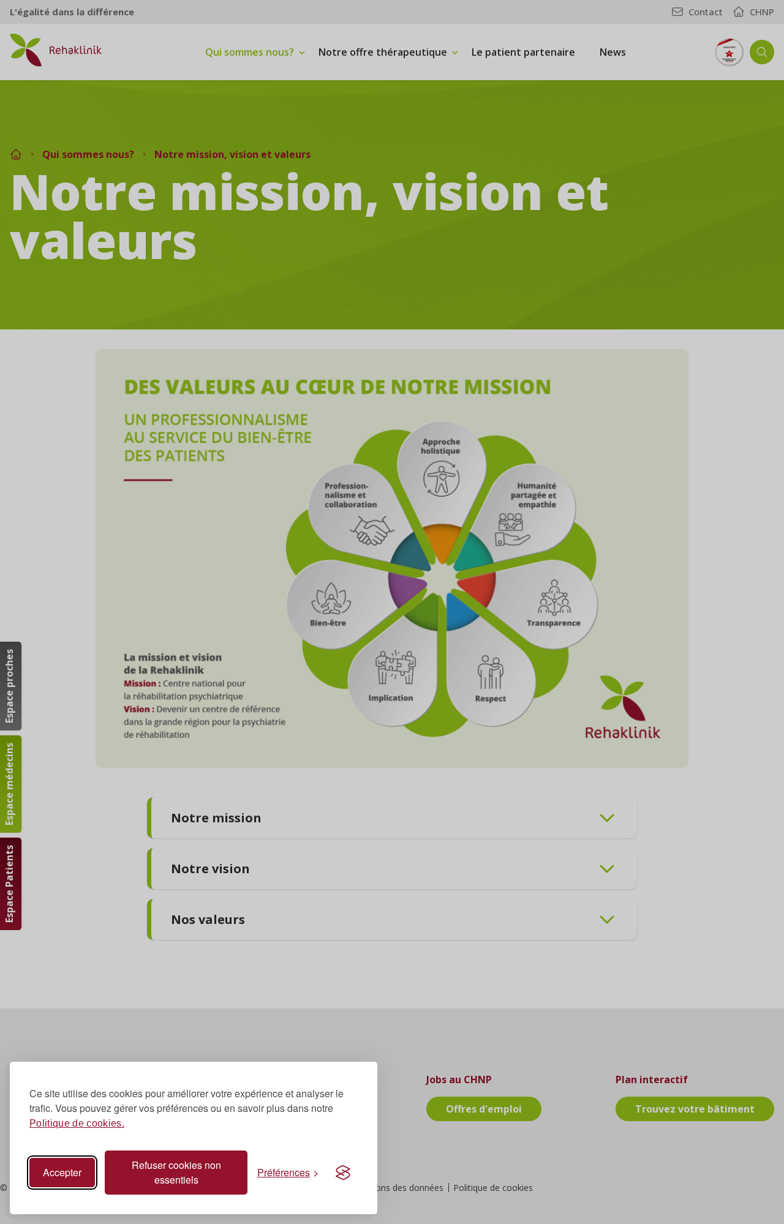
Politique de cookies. (76, 1123)
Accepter (62, 1172)
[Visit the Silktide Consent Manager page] (343, 1172)
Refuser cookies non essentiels (176, 1172)
